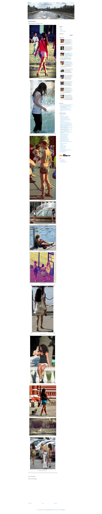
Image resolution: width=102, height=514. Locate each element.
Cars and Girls (62, 159)
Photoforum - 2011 (63, 147)
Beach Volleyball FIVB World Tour (65, 105)
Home (43, 503)
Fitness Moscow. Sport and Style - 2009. (66, 123)
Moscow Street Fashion (63, 143)
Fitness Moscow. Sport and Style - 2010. (66, 124)
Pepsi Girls (61, 144)
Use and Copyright (63, 31)
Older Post (55, 503)
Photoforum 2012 (62, 148)
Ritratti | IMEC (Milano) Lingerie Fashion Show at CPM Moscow (66, 107)
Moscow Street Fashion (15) (69, 75)
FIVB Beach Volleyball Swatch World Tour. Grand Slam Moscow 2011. (66, 127)
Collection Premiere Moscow (64, 117)
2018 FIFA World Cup (63, 114)
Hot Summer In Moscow (63, 137)
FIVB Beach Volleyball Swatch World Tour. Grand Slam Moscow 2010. (68, 40)
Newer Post (30, 503)
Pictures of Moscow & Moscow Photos (65, 149)
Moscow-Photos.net (50, 509)
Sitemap (61, 30)
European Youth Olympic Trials (64, 122)
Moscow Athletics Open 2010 (64, 138)
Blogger (63, 509)
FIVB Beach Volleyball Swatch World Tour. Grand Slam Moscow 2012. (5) (68, 96)
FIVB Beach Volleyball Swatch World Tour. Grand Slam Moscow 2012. (68, 89)
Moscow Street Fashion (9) (68, 81)
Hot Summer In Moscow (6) (68, 46)
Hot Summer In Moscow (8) (68, 68)
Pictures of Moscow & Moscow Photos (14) (66, 104)
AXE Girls (61, 115)
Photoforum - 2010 (63, 146)
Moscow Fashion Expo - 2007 (64, 140)
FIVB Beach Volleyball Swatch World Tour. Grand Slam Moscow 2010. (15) (68, 62)
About (61, 29)
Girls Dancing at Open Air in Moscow (65, 108)
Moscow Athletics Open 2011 (64, 139)
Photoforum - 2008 (63, 145)
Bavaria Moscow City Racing (64, 116)
